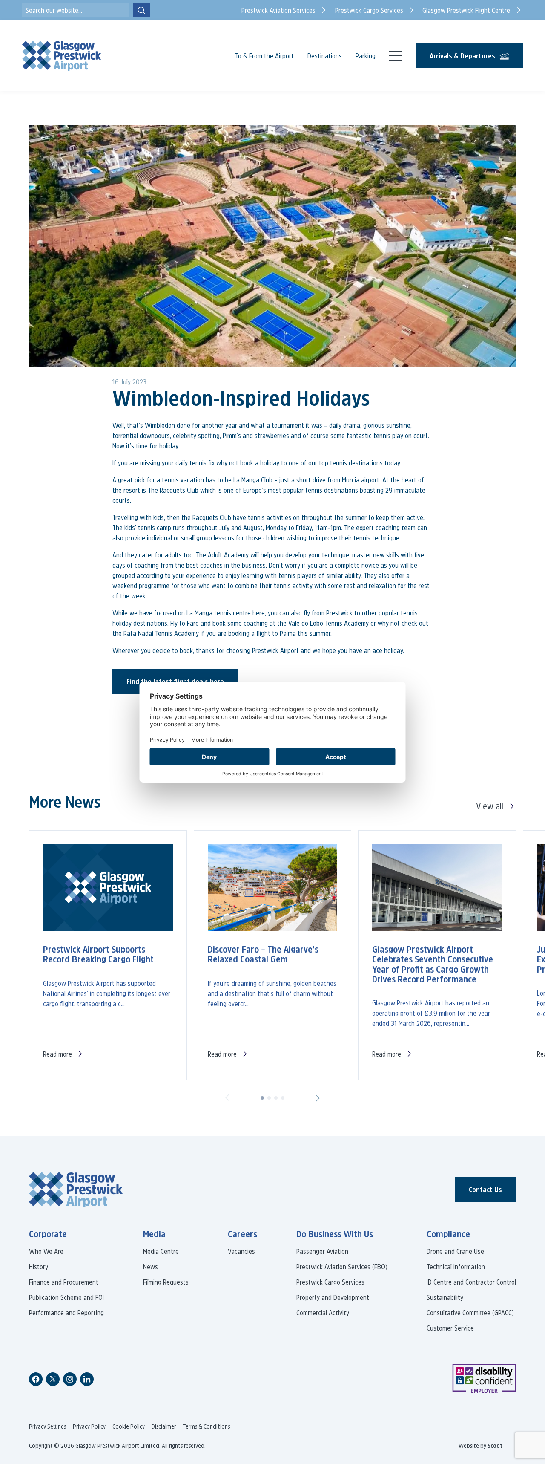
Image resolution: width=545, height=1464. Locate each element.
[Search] (141, 10)
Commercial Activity (322, 1312)
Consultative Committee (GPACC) (470, 1312)
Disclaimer (164, 1426)
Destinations (324, 55)
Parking (366, 55)
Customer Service (450, 1328)
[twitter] (53, 1379)
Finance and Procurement (63, 1282)
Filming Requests (166, 1282)
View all (489, 806)
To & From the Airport (264, 55)
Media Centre (161, 1251)
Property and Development (332, 1297)
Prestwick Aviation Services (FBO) (341, 1266)
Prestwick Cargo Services (330, 1282)
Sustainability (445, 1297)
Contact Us (485, 1189)
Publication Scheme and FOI (66, 1297)
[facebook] (36, 1379)
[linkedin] (87, 1379)
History (38, 1266)
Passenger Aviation (322, 1251)
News (150, 1266)
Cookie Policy (128, 1426)
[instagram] (70, 1379)
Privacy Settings (47, 1426)
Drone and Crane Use (455, 1251)
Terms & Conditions (206, 1426)
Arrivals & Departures (462, 55)
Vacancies (241, 1251)
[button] (227, 1098)
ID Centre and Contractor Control (471, 1282)
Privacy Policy (89, 1426)
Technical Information (456, 1266)
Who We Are (46, 1251)
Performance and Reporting (66, 1312)
